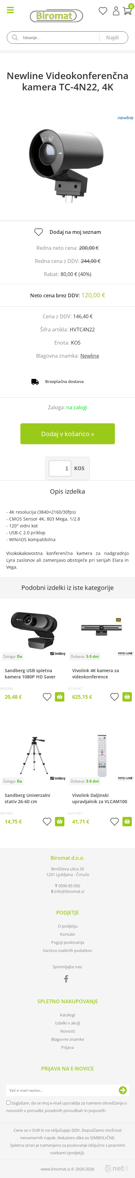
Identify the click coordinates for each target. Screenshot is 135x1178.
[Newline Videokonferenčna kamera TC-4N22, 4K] (67, 162)
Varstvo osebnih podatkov (67, 950)
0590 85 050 (69, 886)
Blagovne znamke (67, 1039)
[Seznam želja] (103, 13)
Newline (89, 355)
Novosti (67, 1031)
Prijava (116, 11)
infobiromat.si (69, 891)
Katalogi (67, 1015)
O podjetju (68, 926)
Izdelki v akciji (67, 1023)
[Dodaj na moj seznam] (47, 697)
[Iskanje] (113, 37)
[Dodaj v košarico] (59, 697)
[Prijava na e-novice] (123, 1090)
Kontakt (67, 934)
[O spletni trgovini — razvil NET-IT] (117, 1168)
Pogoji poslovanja (67, 942)
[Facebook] (68, 980)
